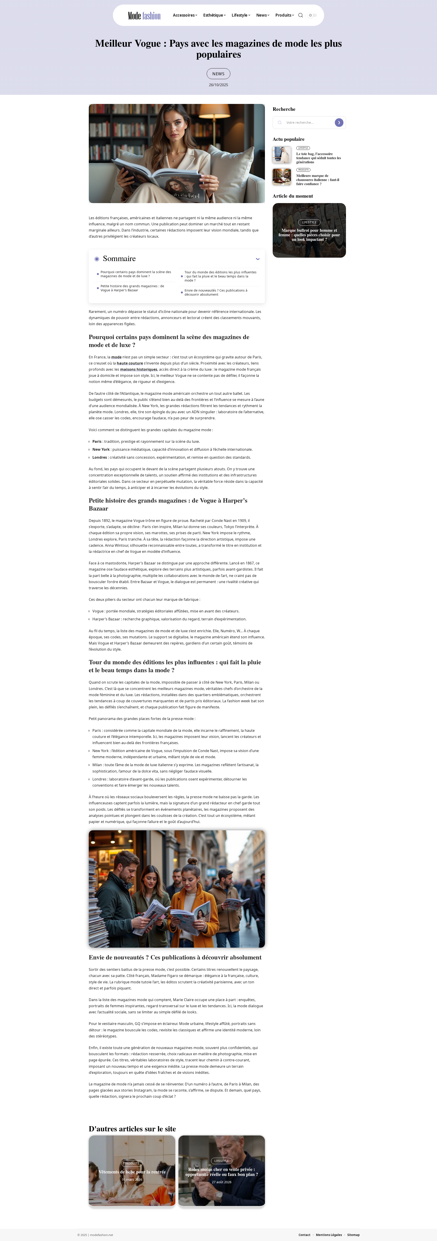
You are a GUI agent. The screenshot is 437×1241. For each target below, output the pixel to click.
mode (116, 357)
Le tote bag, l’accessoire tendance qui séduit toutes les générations (318, 157)
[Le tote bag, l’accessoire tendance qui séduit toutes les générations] (282, 155)
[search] (300, 15)
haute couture (130, 363)
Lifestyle (221, 1161)
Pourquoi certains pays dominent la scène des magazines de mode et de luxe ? (136, 274)
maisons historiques (138, 369)
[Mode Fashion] (144, 15)
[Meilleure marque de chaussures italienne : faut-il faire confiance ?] (282, 177)
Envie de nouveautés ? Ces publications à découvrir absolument (216, 292)
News (218, 73)
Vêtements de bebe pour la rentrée (132, 1171)
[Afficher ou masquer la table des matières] (197, 259)
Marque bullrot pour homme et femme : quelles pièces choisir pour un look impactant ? (309, 234)
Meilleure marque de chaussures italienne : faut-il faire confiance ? (317, 179)
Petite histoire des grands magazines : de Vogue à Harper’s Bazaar (132, 288)
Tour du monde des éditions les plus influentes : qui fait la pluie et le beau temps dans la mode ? (221, 276)
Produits (132, 1163)
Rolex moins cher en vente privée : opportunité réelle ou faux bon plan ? (221, 1172)
